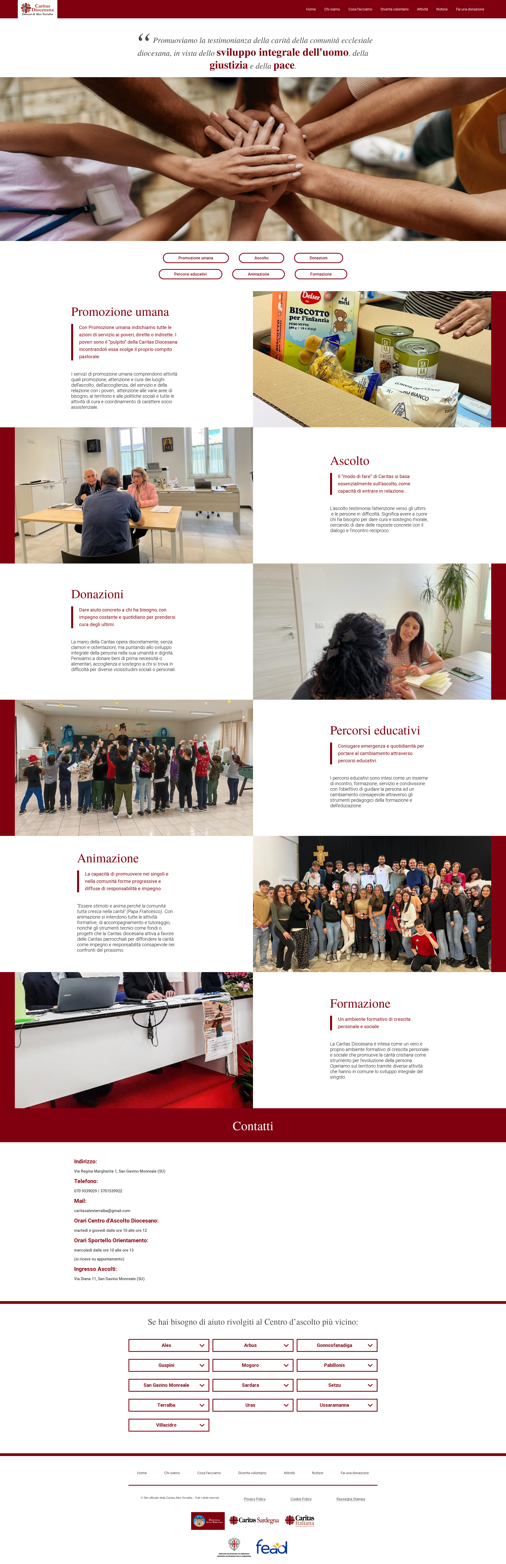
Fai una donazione (470, 9)
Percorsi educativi (190, 274)
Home (311, 9)
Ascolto (261, 258)
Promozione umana (195, 258)
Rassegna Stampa (351, 1499)
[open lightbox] (379, 359)
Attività (422, 9)
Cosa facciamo (360, 9)
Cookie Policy (301, 1499)
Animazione (258, 274)
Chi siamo (332, 9)
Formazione (321, 274)
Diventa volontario (395, 9)
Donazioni (319, 258)
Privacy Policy (255, 1499)
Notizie (442, 9)
